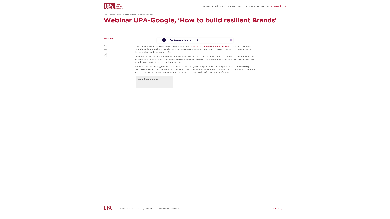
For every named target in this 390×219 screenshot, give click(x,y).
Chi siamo (206, 6)
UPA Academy (254, 6)
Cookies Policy (277, 209)
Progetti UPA (242, 6)
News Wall (109, 38)
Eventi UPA (231, 6)
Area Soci (275, 6)
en (285, 6)
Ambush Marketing (222, 46)
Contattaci (265, 6)
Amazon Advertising (201, 46)
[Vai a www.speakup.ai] (231, 40)
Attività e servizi (218, 6)
